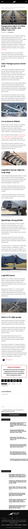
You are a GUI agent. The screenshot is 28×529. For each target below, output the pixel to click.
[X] (5, 380)
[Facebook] (2, 380)
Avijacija (7, 7)
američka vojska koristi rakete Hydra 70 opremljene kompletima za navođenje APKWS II (13, 136)
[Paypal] (19, 518)
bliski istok (13, 383)
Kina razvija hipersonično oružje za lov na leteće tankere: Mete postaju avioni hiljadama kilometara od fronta (18, 453)
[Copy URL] (20, 380)
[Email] (11, 380)
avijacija (9, 383)
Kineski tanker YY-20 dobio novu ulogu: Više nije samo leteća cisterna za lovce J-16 (18, 438)
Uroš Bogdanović (11, 32)
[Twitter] (2, 518)
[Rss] (7, 518)
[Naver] (10, 518)
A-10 (12, 245)
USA (20, 383)
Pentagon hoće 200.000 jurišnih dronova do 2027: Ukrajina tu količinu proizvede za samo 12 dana (18, 431)
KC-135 (14, 289)
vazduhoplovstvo (5, 385)
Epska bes (4, 49)
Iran (17, 383)
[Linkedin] (5, 518)
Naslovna (3, 7)
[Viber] (17, 380)
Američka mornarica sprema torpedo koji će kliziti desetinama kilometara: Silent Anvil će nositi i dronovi (18, 446)
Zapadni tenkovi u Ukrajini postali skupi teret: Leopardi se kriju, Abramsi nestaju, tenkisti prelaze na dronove (17, 500)
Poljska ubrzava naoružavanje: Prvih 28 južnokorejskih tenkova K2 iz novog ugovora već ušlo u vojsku (17, 507)
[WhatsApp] (8, 380)
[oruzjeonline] (14, 2)
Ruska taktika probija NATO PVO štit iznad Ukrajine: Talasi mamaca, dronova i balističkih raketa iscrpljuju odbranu (18, 424)
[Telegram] (14, 380)
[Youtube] (14, 518)
